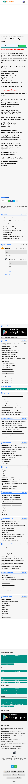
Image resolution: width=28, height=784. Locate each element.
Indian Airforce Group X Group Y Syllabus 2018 (12, 230)
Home (2, 36)
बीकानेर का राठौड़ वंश (5, 611)
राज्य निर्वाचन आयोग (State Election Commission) (10, 350)
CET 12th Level (5, 664)
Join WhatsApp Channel (19, 389)
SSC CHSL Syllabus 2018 (7, 232)
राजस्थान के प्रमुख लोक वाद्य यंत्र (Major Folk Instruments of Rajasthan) (14, 427)
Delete (9, 255)
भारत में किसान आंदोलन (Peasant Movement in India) (11, 497)
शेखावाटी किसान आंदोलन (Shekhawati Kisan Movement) (11, 566)
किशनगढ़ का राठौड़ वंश (5, 609)
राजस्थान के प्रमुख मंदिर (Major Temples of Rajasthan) (11, 429)
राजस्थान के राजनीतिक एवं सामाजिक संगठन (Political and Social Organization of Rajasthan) (12, 554)
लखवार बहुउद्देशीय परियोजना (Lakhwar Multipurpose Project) (12, 402)
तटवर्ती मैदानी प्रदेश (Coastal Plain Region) (9, 477)
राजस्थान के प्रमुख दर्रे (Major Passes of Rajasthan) (11, 739)
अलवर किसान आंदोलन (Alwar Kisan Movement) (10, 568)
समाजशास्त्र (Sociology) (19, 704)
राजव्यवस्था (4, 680)
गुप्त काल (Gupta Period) (6, 583)
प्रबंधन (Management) (6, 706)
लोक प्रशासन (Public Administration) (21, 702)
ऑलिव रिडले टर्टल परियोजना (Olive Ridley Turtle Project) (11, 449)
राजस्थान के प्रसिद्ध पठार (5, 361)
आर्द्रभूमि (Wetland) (5, 463)
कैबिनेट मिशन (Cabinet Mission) (7, 512)
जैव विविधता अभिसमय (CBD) (6, 459)
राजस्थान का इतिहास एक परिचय (6, 367)
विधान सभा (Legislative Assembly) (8, 373)
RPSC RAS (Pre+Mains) (19, 657)
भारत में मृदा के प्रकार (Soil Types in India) (9, 488)
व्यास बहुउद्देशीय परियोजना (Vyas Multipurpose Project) (11, 405)
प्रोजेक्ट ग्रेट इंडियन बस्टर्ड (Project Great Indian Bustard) (12, 455)
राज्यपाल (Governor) (5, 375)
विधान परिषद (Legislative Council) (8, 371)
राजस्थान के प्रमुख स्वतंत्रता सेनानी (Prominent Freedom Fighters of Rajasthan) (13, 551)
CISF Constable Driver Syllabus (9, 226)
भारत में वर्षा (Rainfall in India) (7, 472)
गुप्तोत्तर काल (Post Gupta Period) (7, 581)
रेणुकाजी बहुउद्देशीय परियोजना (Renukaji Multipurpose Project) (12, 403)
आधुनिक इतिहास (17, 671)
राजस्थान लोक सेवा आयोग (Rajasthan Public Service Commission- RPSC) (13, 359)
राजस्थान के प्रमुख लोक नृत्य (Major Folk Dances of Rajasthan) (13, 438)
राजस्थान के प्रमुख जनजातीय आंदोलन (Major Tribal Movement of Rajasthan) (12, 561)
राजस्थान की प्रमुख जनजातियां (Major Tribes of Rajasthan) (12, 431)
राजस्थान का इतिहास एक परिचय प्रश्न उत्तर (8, 365)
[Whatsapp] (9, 201)
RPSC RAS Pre (17, 655)
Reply (6, 255)
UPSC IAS (4, 655)
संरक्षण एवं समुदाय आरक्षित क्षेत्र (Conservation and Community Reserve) (14, 447)
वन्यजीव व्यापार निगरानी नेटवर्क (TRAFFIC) (8, 457)
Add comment (8, 274)
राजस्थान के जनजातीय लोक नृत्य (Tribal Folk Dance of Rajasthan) (13, 435)
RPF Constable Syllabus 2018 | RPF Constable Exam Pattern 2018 (14, 221)
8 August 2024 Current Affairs (7, 378)
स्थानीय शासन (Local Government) (8, 538)
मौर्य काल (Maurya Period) (6, 575)
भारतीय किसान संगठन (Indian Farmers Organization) (11, 499)
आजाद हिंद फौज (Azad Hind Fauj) (7, 501)
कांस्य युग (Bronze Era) (6, 589)
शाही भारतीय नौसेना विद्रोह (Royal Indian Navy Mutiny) (11, 514)
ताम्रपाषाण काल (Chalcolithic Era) (7, 590)
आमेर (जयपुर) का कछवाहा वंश (6, 605)
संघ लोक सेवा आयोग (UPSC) (6, 348)
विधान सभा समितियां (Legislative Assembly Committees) (12, 536)
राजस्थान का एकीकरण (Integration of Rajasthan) (10, 556)
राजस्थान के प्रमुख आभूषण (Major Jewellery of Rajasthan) (12, 425)
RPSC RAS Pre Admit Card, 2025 (8, 363)
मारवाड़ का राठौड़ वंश (5, 613)
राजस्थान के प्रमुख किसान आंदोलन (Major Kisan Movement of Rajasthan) (12, 564)
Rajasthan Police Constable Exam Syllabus (11, 238)
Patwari (16, 660)
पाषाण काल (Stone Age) (6, 592)
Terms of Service (7, 774)
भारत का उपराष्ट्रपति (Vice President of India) (10, 352)
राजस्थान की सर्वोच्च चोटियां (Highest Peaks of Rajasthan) (12, 735)
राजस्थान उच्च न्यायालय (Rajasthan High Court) (10, 356)
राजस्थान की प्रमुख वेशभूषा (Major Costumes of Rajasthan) (12, 423)
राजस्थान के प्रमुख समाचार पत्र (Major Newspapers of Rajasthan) (13, 547)
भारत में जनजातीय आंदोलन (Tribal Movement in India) (11, 495)
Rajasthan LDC (5, 662)
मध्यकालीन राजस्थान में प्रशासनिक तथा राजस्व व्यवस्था (10, 601)
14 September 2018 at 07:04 (19, 259)
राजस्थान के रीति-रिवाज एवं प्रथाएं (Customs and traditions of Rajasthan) (14, 421)
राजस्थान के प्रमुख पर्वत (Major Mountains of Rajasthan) (12, 731)
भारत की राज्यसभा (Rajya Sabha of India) (9, 354)
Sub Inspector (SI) (5, 660)
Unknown (7, 248)
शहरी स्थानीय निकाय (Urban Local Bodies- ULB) (10, 540)
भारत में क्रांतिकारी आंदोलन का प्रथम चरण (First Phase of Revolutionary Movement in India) (14, 509)
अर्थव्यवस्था (17, 678)
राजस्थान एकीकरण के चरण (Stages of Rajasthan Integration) (12, 558)
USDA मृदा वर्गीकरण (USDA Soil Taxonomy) (9, 486)
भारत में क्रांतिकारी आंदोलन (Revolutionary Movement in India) (13, 511)
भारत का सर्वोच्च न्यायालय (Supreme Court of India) (10, 346)
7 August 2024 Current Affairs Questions (10, 380)
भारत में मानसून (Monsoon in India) (8, 473)
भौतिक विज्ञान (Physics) (6, 700)
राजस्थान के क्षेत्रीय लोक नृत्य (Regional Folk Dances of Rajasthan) (13, 437)
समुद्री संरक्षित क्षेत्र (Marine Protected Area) (9, 445)
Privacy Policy (21, 771)
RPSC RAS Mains (5, 657)
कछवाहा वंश (3, 607)
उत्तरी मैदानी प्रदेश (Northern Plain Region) (9, 481)
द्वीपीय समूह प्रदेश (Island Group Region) (9, 470)
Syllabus (6, 36)
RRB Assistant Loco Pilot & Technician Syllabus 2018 (13, 236)
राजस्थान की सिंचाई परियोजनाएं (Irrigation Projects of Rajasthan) (13, 398)
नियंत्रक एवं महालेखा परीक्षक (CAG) (7, 369)
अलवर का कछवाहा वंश (5, 603)
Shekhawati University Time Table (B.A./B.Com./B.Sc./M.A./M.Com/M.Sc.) (9, 218)
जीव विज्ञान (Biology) (18, 700)
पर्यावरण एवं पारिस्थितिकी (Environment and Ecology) (8, 704)
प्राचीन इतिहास (17, 680)
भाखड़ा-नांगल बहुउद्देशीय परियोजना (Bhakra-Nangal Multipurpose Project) (12, 408)
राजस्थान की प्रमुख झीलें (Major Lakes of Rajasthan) (11, 414)
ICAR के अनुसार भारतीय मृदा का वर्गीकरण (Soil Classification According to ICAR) (14, 484)
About (8, 771)
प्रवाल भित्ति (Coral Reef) (6, 461)
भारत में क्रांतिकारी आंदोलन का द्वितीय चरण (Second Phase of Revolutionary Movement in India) (11, 506)
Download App (21, 774)
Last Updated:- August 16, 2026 (14, 777)
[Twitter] (14, 201)
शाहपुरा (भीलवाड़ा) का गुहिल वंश (6, 617)
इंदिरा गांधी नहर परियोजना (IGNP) (7, 400)
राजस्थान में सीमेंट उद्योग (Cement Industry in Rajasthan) (12, 748)
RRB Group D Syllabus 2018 (8, 234)
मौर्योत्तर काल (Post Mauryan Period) (8, 585)
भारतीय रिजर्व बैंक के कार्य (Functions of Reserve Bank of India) (13, 376)
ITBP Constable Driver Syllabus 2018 (10, 228)
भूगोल (3, 671)
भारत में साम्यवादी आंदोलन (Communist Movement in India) (12, 503)
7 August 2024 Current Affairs (7, 382)
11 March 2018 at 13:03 (20, 248)
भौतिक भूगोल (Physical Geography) (8, 702)
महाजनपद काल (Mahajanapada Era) (8, 577)
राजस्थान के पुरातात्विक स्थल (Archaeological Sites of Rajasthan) (13, 579)
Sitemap (14, 774)
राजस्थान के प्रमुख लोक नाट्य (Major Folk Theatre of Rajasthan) (13, 433)
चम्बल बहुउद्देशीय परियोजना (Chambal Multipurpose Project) (12, 412)
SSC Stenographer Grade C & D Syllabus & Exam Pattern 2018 (13, 224)
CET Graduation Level (19, 662)
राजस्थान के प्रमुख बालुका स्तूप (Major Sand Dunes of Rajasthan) (13, 733)
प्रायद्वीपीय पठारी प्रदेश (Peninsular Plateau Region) (11, 479)
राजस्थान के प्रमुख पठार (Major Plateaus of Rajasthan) (12, 746)
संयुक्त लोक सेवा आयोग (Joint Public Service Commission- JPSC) (13, 534)
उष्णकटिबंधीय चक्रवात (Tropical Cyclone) (9, 475)
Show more (23, 214)
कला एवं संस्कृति (4, 690)
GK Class (11, 259)
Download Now (22, 45)
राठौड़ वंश (3, 615)
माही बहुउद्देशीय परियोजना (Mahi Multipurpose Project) (11, 410)
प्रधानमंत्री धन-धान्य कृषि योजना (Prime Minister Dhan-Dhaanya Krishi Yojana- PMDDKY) (14, 344)
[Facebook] (11, 201)
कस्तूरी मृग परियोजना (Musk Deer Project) (9, 451)
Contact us (13, 771)
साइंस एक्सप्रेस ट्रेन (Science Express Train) (9, 453)
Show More (24, 340)
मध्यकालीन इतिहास (5, 682)
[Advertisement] (14, 19)
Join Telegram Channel (6, 389)
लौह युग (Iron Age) (5, 587)
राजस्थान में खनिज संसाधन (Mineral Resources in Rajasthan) (12, 396)
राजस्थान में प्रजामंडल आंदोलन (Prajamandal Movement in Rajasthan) (14, 548)
